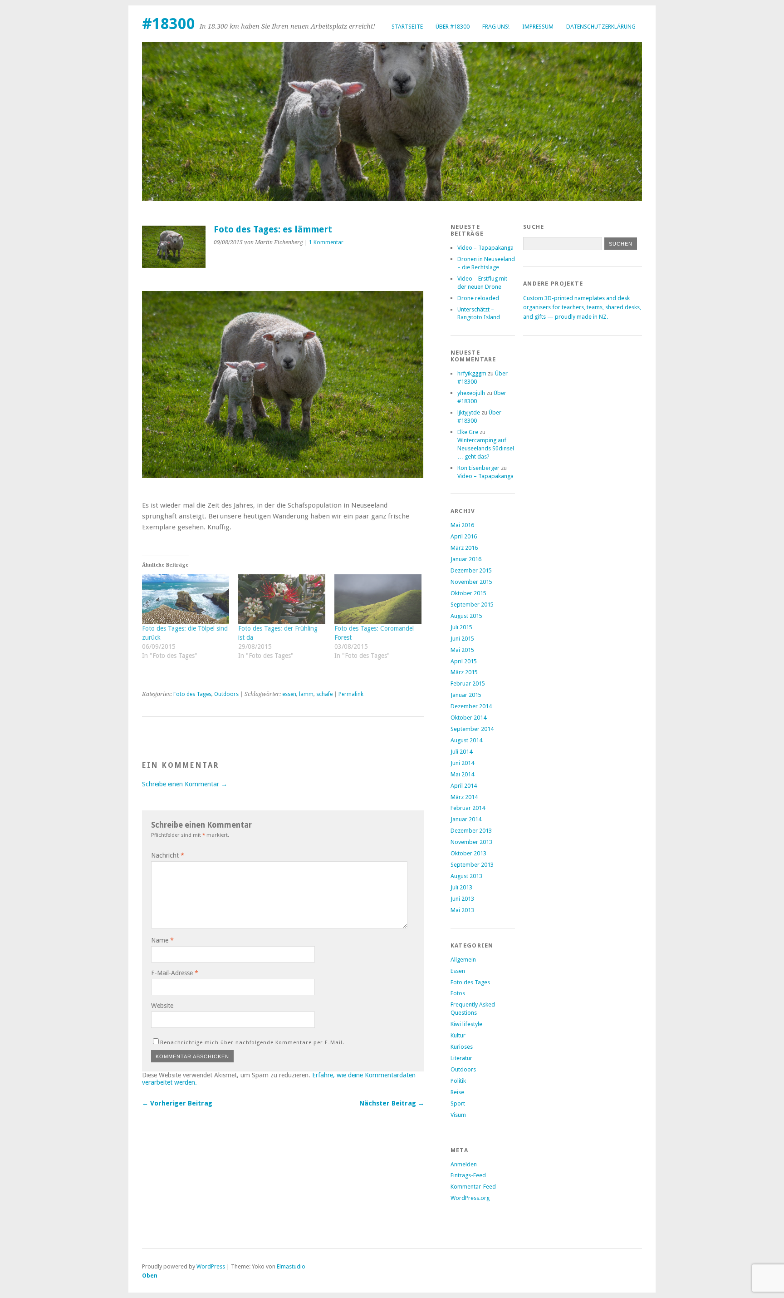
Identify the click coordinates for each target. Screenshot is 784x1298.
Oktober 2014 (468, 717)
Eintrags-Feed (468, 1175)
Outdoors (226, 694)
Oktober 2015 (468, 593)
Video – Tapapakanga (485, 247)
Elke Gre (467, 432)
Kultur (458, 1035)
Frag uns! (496, 26)
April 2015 (464, 661)
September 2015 (472, 604)
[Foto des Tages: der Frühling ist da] (281, 599)
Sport (458, 1103)
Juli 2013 (461, 887)
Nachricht (167, 855)
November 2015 (471, 581)
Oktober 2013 (468, 853)
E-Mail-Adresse (174, 973)
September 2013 (472, 864)
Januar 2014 (466, 819)
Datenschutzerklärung (601, 26)
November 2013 (471, 842)
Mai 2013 (462, 910)
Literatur (461, 1058)
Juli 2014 (461, 751)
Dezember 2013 (471, 830)
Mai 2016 (462, 525)
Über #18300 (453, 26)
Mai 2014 (462, 774)
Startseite (407, 26)
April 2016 (464, 536)
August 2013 (466, 876)
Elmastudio (291, 1266)
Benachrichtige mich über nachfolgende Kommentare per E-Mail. (252, 1042)
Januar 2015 (466, 694)
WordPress (210, 1266)
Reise (457, 1092)
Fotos (458, 993)
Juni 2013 (462, 898)
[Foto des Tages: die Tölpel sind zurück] (185, 599)
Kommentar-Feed (473, 1186)
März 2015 (464, 672)
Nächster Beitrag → (391, 1103)
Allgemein (463, 959)
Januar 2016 (466, 559)
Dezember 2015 (471, 570)
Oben (149, 1275)
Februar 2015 (468, 683)
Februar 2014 (468, 807)
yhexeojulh (471, 393)
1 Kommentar (326, 242)
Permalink (350, 694)
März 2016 (464, 547)
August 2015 (466, 615)
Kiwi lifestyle (466, 1024)
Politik (458, 1080)
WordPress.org (470, 1197)
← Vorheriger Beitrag (177, 1103)
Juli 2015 (461, 627)
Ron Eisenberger (478, 467)
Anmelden (464, 1164)
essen (289, 694)
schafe (324, 694)
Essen (458, 970)
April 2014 (464, 785)
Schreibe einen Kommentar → (184, 784)
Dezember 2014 (471, 706)
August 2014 (466, 740)
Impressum (538, 26)
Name (162, 940)
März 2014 (464, 797)
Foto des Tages (192, 694)
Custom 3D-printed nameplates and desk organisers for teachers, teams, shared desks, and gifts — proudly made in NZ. (582, 307)
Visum (458, 1114)
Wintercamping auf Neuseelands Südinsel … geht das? (485, 448)
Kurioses (462, 1046)
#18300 (168, 24)
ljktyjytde (468, 412)
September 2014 (472, 728)
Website (162, 1005)
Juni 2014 (462, 763)
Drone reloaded (478, 298)
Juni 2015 (462, 638)
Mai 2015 (462, 650)
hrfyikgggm (471, 373)
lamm (306, 694)
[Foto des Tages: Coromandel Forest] (377, 599)
